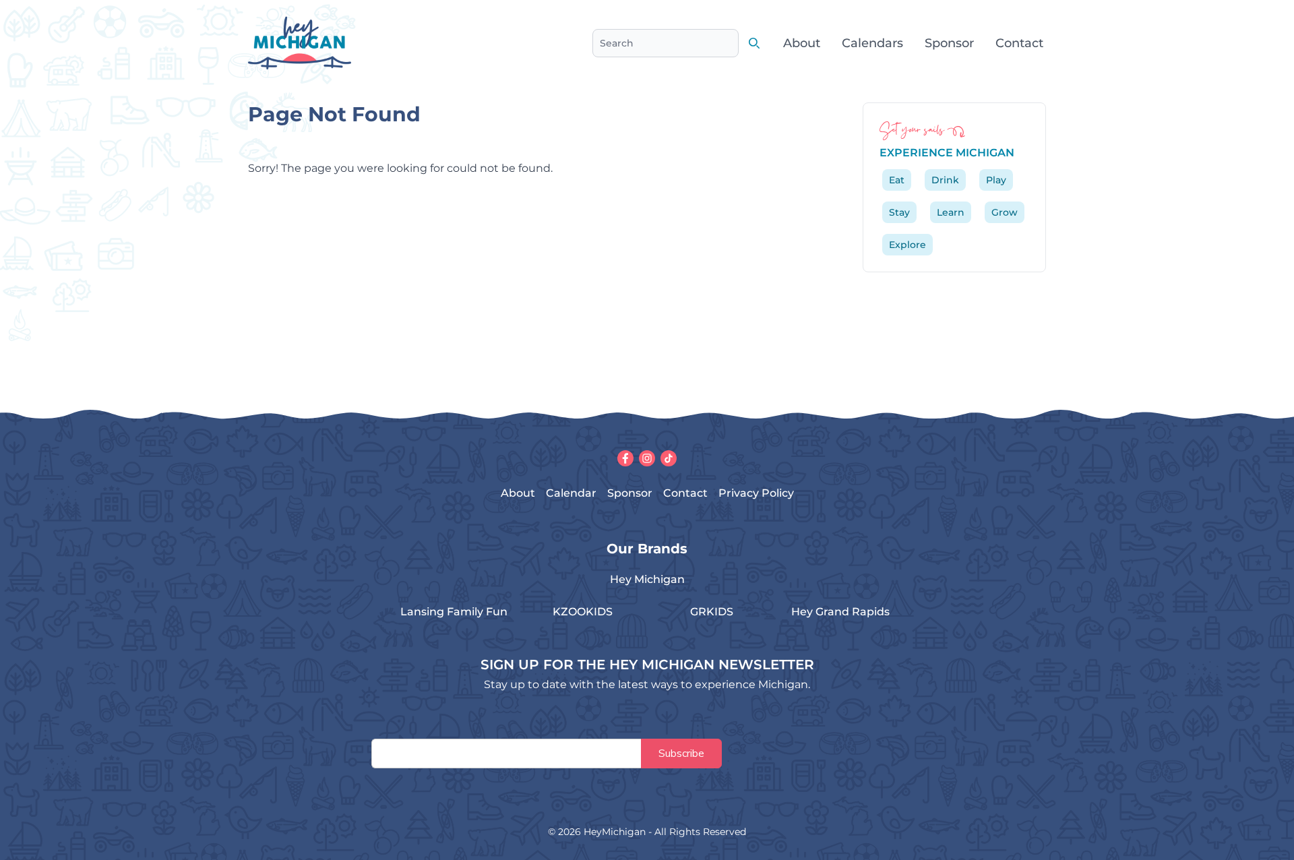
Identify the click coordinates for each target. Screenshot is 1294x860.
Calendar (571, 493)
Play (996, 180)
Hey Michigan (647, 579)
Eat (896, 180)
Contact (1019, 43)
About (801, 43)
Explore (907, 245)
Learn (950, 212)
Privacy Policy (756, 493)
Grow (1004, 212)
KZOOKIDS (583, 611)
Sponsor (949, 43)
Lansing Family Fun (453, 611)
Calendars (872, 43)
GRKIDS (711, 611)
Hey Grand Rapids (840, 611)
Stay (899, 212)
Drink (945, 180)
